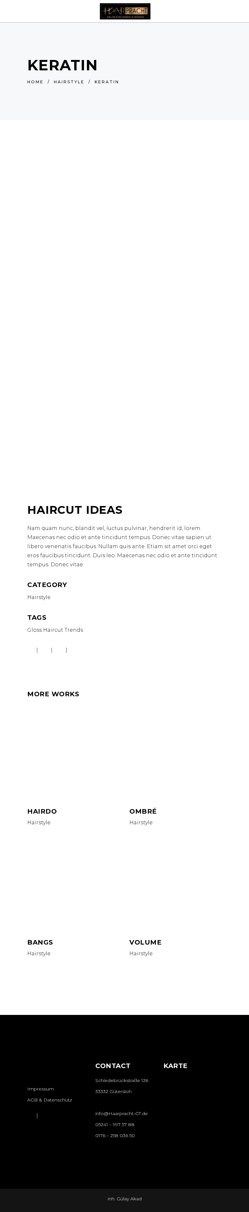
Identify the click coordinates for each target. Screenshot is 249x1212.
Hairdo (42, 811)
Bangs (40, 942)
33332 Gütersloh (113, 1091)
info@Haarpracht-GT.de (121, 1113)
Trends (74, 630)
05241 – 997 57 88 (115, 1124)
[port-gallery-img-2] (124, 217)
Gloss (34, 630)
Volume (145, 942)
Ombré (143, 811)
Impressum (40, 1089)
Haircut (53, 630)
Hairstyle (69, 81)
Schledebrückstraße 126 (121, 1080)
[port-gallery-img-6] (124, 330)
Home (35, 81)
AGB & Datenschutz (49, 1100)
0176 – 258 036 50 (115, 1135)
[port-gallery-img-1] (124, 444)
